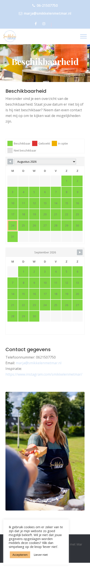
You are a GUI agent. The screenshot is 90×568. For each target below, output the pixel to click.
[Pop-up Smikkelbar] (11, 36)
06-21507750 (47, 5)
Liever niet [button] (41, 555)
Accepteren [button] (20, 555)
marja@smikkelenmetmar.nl (47, 13)
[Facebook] (36, 24)
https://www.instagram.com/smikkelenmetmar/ (43, 374)
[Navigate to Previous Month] (10, 161)
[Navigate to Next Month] (80, 252)
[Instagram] (44, 24)
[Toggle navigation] (83, 36)
